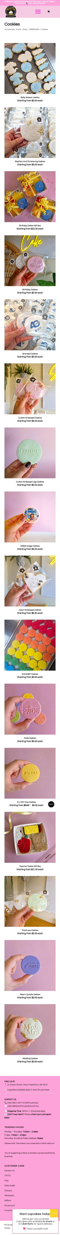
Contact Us (9, 1171)
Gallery (7, 1200)
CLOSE (54, 1213)
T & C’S (7, 1176)
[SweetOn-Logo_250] (24, 12)
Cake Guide (9, 1186)
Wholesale (9, 1195)
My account (9, 1205)
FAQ (6, 1181)
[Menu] (36, 12)
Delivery (8, 1191)
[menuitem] (37, 12)
